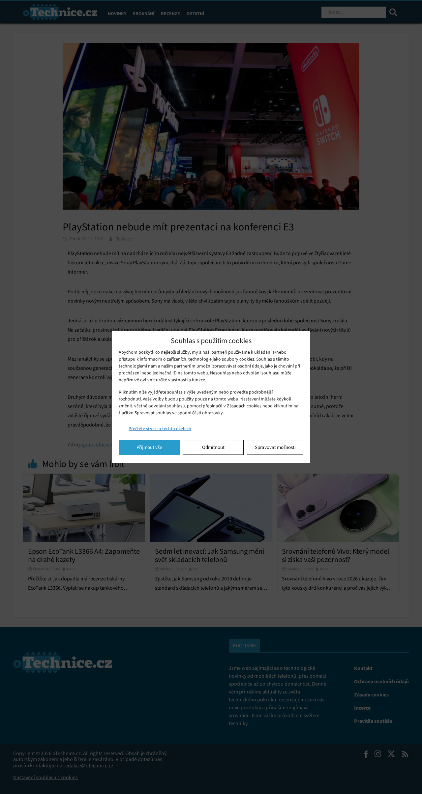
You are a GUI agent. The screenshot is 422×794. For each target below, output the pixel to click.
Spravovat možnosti (275, 447)
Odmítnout (213, 447)
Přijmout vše (149, 447)
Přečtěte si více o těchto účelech (160, 428)
